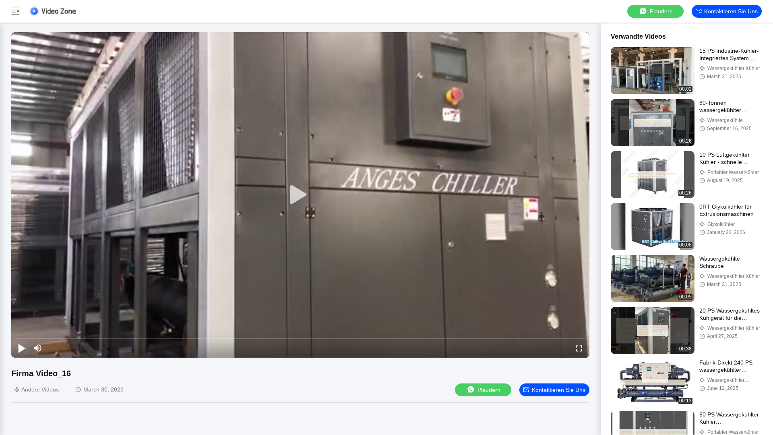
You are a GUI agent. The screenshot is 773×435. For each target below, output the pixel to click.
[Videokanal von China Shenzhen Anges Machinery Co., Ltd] (52, 11)
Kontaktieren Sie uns (731, 11)
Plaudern (661, 11)
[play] (300, 195)
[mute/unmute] (38, 348)
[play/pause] (22, 348)
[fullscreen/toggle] (579, 348)
